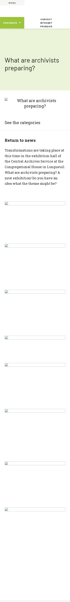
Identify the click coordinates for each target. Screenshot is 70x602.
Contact (46, 19)
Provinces (10, 22)
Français (46, 26)
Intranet (46, 22)
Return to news (20, 140)
